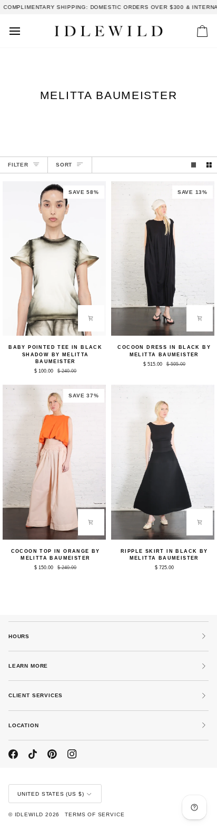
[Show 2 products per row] (209, 165)
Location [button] (23, 725)
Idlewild (29, 814)
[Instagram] (72, 754)
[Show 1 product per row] (194, 165)
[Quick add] (91, 318)
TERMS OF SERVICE (94, 814)
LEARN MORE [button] (28, 666)
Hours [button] (18, 636)
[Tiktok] (32, 754)
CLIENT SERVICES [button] (35, 695)
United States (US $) (50, 794)
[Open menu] (24, 30)
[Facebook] (13, 754)
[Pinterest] (52, 754)
